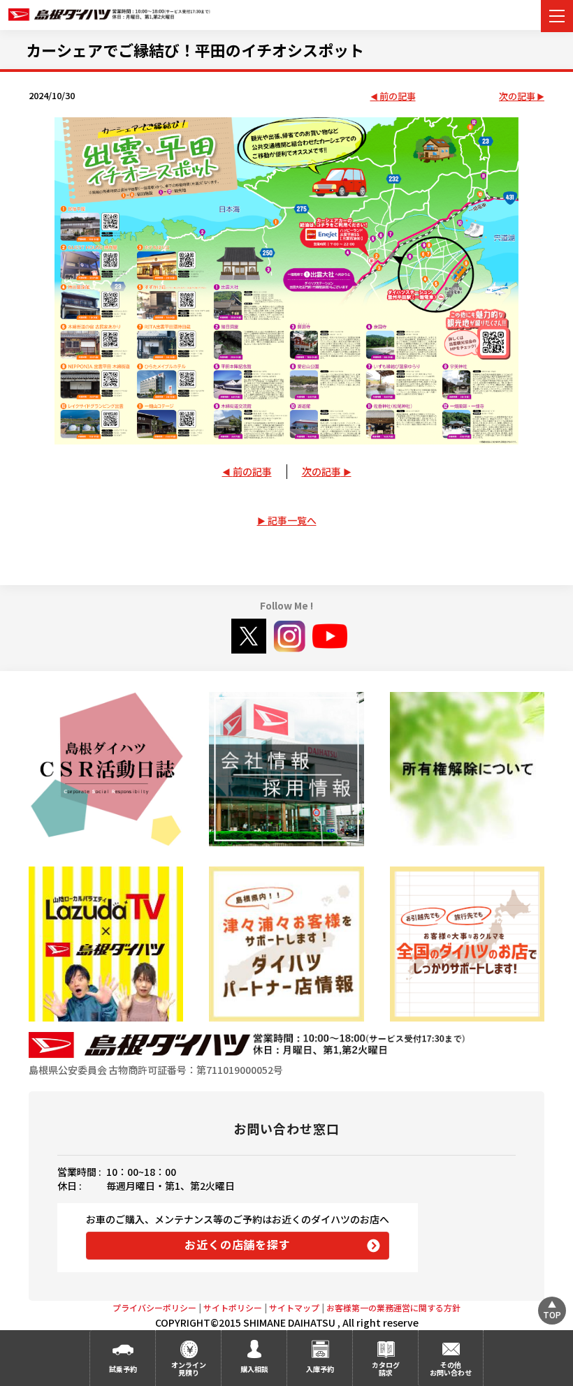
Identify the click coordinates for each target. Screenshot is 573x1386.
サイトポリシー (232, 1307)
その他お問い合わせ (451, 1368)
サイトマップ (294, 1307)
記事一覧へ (292, 520)
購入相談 (254, 1369)
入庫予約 (320, 1369)
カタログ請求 (386, 1368)
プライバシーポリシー (154, 1307)
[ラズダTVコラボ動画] (106, 944)
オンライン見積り (188, 1368)
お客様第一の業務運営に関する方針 (393, 1307)
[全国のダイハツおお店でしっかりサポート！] (286, 944)
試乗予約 (123, 1369)
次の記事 (517, 97)
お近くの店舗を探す (237, 1244)
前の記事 (397, 97)
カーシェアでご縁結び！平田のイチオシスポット (195, 49)
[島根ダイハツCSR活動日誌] (106, 769)
